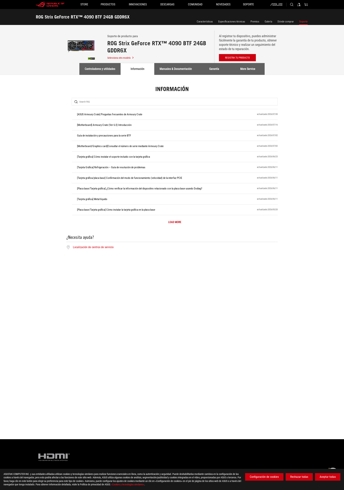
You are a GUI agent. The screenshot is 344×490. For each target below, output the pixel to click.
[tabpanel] (172, 168)
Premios (254, 21)
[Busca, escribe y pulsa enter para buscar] (292, 4)
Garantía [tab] (214, 69)
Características (205, 21)
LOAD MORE (174, 222)
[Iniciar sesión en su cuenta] (299, 4)
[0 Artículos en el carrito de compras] (306, 4)
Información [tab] (137, 69)
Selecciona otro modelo (119, 57)
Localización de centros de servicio (93, 247)
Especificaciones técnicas (231, 21)
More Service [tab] (247, 69)
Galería (268, 21)
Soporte (303, 21)
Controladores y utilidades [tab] (100, 69)
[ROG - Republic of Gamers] (50, 4)
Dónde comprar (286, 21)
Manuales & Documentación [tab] (176, 69)
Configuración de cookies (264, 477)
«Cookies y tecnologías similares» (127, 484)
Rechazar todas (299, 477)
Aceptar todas (328, 477)
